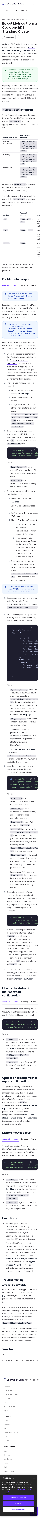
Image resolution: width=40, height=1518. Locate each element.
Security (6, 1441)
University (7, 1455)
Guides (6, 1421)
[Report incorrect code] (30, 450)
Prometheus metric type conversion (21, 1258)
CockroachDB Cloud (11, 1394)
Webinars (7, 1425)
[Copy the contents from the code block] (34, 450)
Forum (6, 1463)
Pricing (6, 1402)
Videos (6, 1429)
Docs (5, 1451)
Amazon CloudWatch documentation (20, 330)
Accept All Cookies (18, 1497)
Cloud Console (12, 1048)
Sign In (6, 1410)
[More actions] (37, 3)
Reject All (18, 1503)
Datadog (17, 50)
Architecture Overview (11, 1433)
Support (22, 298)
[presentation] (22, 453)
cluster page (23, 393)
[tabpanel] (20, 636)
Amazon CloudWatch (24, 979)
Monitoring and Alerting (10, 19)
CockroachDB (9, 1390)
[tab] (10, 285)
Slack (5, 1467)
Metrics (24, 19)
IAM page (15, 502)
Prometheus (29, 50)
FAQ (5, 1437)
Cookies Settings (18, 1509)
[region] (20, 235)
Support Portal (9, 1471)
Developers (8, 1459)
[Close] (34, 1478)
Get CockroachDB (10, 1406)
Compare (7, 1398)
